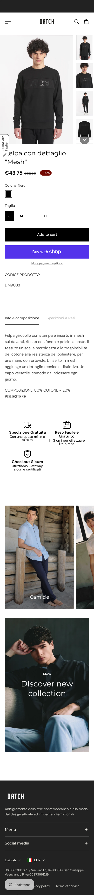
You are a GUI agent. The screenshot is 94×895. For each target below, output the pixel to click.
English (10, 860)
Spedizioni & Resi (61, 318)
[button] (84, 47)
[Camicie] (39, 557)
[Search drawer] (76, 21)
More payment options (47, 263)
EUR (37, 860)
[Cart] (86, 21)
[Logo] (47, 22)
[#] (47, 685)
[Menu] (8, 21)
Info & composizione (22, 318)
